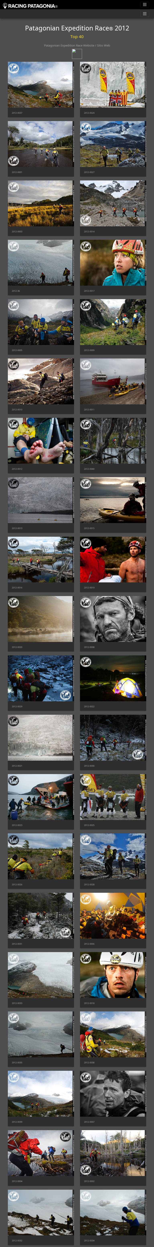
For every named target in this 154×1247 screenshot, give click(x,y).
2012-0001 (17, 172)
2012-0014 (89, 231)
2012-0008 (89, 647)
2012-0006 (89, 944)
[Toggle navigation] (144, 5)
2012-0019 (89, 587)
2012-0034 (89, 1240)
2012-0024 (89, 113)
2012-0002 (89, 1181)
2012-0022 (89, 706)
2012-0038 (89, 1062)
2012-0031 (17, 944)
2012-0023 (17, 825)
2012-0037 (17, 113)
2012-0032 (17, 1240)
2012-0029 (17, 706)
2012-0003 (17, 231)
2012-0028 (89, 884)
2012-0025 (89, 825)
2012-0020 (17, 647)
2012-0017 (89, 291)
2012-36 (16, 291)
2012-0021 (17, 766)
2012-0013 (17, 528)
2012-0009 (89, 350)
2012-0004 (17, 1181)
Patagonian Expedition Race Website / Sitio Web (77, 45)
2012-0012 (17, 469)
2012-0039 (17, 1122)
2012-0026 (17, 884)
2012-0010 (17, 409)
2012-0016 (17, 587)
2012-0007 (89, 1122)
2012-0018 (89, 1003)
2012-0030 (89, 766)
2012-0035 (17, 1062)
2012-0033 (17, 1003)
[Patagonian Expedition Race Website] (77, 52)
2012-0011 (89, 409)
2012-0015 (89, 528)
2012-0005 (17, 350)
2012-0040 (89, 469)
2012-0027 (89, 172)
